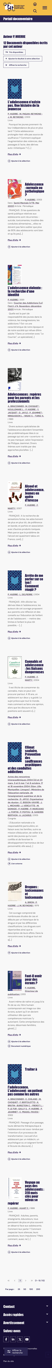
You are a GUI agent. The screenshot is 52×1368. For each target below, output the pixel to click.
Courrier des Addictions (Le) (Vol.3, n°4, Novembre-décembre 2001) (25, 306)
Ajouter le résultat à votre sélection (24, 58)
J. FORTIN (13, 812)
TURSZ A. (39, 415)
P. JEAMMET (36, 412)
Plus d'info (13, 154)
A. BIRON (29, 902)
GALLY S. (22, 1108)
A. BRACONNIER (16, 406)
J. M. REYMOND (15, 117)
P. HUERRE (13, 113)
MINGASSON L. (15, 415)
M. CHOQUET (32, 406)
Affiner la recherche (17, 65)
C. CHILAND (31, 1099)
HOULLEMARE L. (16, 409)
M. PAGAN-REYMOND (30, 113)
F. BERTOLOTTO (27, 1102)
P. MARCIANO (37, 808)
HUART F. (24, 1208)
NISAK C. (28, 415)
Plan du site (8, 1361)
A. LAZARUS (25, 815)
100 (31, 1289)
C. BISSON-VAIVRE (29, 802)
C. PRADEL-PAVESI (28, 1112)
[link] (8, 1280)
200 (38, 1289)
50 (24, 1289)
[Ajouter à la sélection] (9, 160)
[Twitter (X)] (20, 1339)
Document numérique (21, 1046)
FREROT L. (37, 1105)
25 (19, 1289)
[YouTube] (27, 1339)
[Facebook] (6, 1339)
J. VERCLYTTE (28, 805)
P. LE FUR (12, 1108)
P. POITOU (25, 812)
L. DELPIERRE (26, 594)
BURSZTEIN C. (24, 1105)
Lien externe (16, 863)
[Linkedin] (13, 1339)
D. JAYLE (23, 412)
